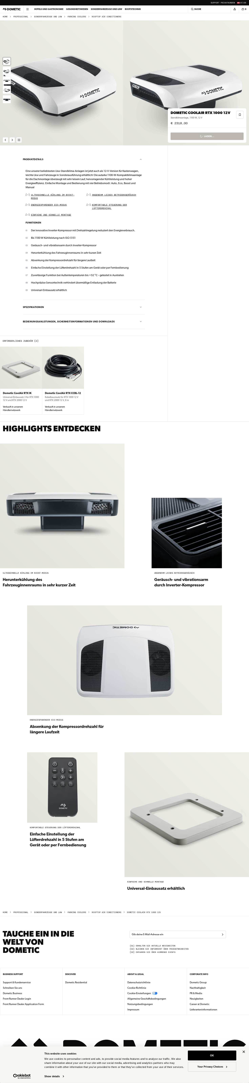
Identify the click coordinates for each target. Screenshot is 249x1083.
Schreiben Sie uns (12, 987)
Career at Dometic (210, 1004)
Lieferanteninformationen (203, 1009)
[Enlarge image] (19, 140)
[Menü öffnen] (27, 9)
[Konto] (235, 9)
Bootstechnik (133, 9)
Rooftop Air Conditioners (106, 17)
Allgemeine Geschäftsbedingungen (146, 998)
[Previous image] (62, 83)
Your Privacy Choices (210, 1066)
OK (212, 1055)
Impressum (133, 1009)
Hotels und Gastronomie (48, 9)
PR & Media (206, 993)
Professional (20, 17)
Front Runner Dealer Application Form (23, 1004)
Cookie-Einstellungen (139, 993)
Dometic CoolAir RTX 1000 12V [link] (144, 912)
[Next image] (186, 83)
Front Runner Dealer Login (17, 998)
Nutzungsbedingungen (140, 1004)
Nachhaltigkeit (198, 987)
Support (215, 3)
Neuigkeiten (207, 998)
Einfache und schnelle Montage (51, 215)
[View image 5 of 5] (7, 99)
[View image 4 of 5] (7, 90)
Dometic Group (209, 982)
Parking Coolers (77, 17)
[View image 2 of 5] (7, 71)
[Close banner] (244, 1052)
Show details (52, 1076)
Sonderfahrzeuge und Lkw (48, 17)
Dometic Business (23, 993)
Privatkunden (228, 3)
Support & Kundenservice (17, 982)
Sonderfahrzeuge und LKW (106, 9)
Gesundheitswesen (77, 9)
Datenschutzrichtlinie (138, 982)
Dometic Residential (86, 982)
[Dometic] (12, 9)
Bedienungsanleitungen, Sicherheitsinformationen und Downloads (69, 321)
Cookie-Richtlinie (136, 987)
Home (5, 17)
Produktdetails (33, 159)
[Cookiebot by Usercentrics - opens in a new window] (22, 1076)
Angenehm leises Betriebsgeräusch (114, 195)
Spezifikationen (33, 307)
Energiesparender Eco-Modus (49, 205)
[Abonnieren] (222, 934)
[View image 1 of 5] (7, 61)
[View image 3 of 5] (7, 80)
